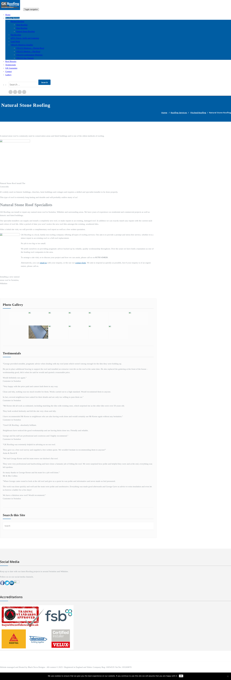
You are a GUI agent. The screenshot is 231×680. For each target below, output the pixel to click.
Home (7, 15)
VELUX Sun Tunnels (25, 58)
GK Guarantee (11, 68)
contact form (80, 263)
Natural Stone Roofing (25, 31)
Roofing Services (12, 18)
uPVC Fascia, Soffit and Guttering (25, 38)
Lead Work (15, 41)
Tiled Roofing (22, 25)
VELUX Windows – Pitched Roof (30, 48)
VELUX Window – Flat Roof (28, 51)
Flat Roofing (16, 35)
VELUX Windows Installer (22, 45)
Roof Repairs (10, 61)
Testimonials (10, 65)
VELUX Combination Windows (29, 55)
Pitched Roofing (17, 21)
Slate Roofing (21, 28)
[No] (227, 676)
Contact (8, 71)
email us (43, 263)
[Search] (7, 79)
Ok (181, 676)
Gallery (8, 75)
